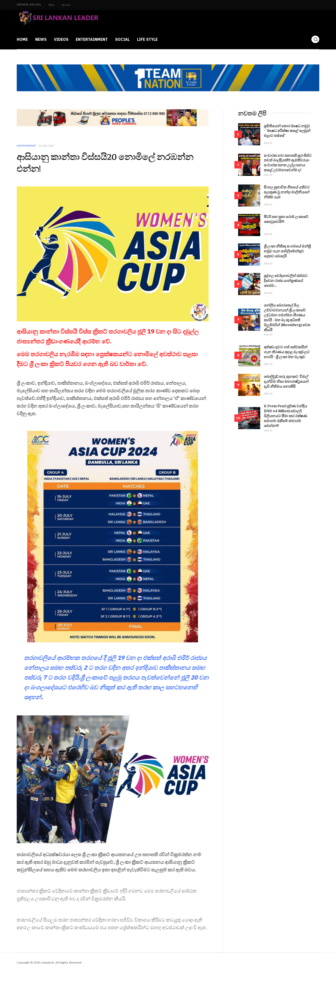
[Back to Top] (321, 966)
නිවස (51, 4)
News (40, 39)
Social (122, 39)
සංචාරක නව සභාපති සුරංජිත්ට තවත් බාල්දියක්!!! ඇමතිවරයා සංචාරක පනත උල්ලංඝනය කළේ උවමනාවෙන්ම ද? (288, 162)
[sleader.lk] (58, 20)
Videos (61, 39)
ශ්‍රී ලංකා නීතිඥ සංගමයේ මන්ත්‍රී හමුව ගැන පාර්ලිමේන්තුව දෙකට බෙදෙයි (287, 250)
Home (22, 39)
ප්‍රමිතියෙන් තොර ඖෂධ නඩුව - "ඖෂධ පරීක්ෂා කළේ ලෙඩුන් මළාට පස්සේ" (287, 130)
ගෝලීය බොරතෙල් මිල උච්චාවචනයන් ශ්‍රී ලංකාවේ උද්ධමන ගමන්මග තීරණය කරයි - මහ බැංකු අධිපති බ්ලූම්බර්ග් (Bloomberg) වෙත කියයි (287, 317)
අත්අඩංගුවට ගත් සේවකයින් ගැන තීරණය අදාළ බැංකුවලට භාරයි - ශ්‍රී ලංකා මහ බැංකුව (287, 351)
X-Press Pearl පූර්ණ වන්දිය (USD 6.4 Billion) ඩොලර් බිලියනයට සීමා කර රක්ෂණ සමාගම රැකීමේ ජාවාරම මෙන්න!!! (285, 415)
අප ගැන (66, 4)
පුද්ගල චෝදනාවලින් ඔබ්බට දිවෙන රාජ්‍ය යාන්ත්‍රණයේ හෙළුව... (286, 280)
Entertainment (92, 39)
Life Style (147, 39)
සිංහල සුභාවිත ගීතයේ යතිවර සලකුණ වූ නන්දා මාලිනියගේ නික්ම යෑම (287, 191)
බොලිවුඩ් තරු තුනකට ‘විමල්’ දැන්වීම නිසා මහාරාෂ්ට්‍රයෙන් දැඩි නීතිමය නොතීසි (286, 381)
